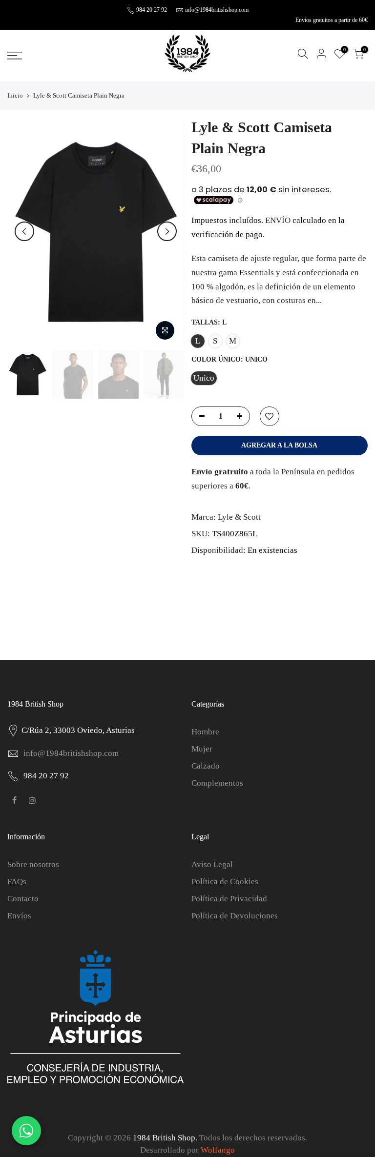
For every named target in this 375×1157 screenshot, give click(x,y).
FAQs (16, 881)
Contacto (23, 898)
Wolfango (218, 1150)
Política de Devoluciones (234, 915)
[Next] (167, 231)
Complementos (217, 783)
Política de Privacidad (229, 898)
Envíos (19, 915)
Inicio (15, 95)
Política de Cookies (224, 881)
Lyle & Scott (239, 517)
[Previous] (24, 231)
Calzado (205, 766)
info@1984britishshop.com (217, 9)
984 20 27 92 (151, 9)
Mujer (201, 748)
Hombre (205, 731)
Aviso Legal (212, 864)
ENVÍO (278, 220)
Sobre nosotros (33, 864)
